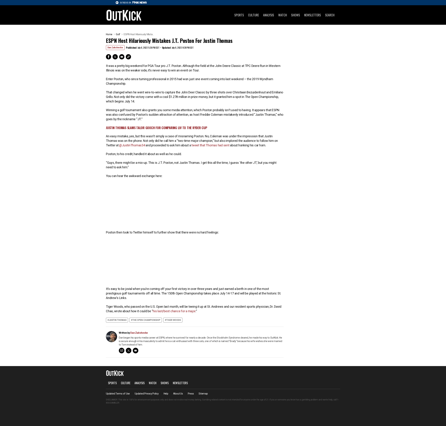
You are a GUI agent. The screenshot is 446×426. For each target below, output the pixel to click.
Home (109, 34)
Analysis (268, 15)
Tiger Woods (173, 320)
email (135, 350)
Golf (118, 34)
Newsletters (312, 15)
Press (191, 393)
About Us (178, 393)
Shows (295, 15)
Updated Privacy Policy (147, 393)
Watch (282, 15)
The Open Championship (146, 320)
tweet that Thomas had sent (210, 145)
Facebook (108, 56)
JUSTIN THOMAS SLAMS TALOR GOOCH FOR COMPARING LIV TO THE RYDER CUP (156, 127)
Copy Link (128, 56)
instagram (121, 350)
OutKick (124, 15)
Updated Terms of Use (118, 393)
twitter (128, 350)
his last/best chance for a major (174, 311)
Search (329, 15)
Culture (253, 15)
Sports (239, 15)
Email (121, 56)
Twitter (115, 56)
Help (166, 393)
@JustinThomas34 (132, 145)
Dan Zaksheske (115, 47)
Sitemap (203, 393)
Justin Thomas (117, 320)
